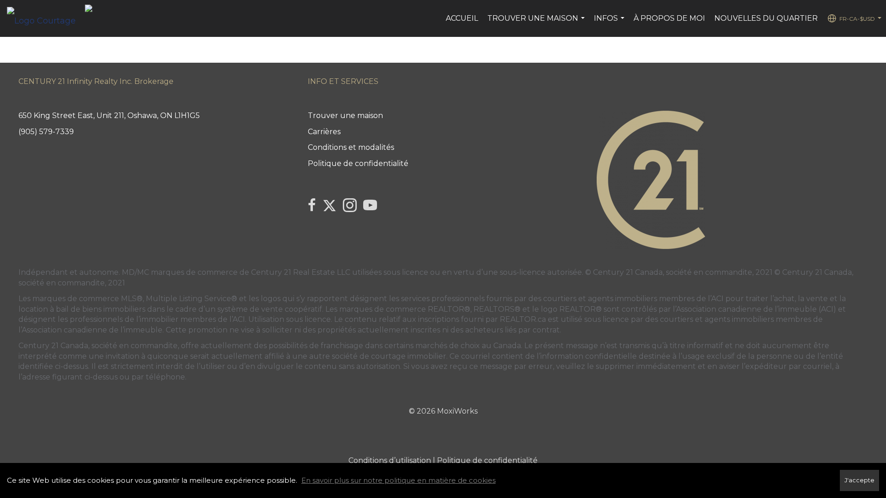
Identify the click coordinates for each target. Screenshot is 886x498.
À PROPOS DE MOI (669, 18)
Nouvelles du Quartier (766, 18)
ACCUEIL (462, 18)
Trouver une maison (537, 23)
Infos (610, 23)
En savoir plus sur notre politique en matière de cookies (398, 480)
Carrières (324, 131)
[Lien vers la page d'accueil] (46, 18)
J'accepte (859, 480)
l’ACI (716, 298)
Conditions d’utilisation (389, 460)
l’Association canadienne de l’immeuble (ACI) (754, 309)
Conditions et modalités (351, 147)
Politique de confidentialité (358, 163)
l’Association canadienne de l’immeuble (90, 330)
